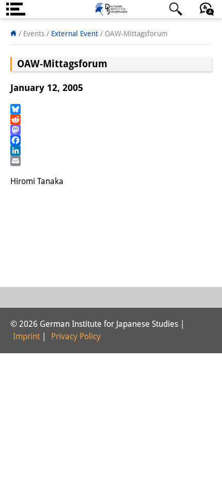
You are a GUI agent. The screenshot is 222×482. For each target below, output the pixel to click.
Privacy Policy (76, 336)
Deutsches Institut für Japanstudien (111, 9)
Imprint (26, 336)
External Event (74, 33)
